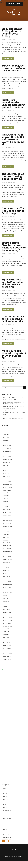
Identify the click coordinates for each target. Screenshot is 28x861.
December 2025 (7, 451)
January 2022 (7, 581)
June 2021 (6, 601)
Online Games (7, 810)
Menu (15, 9)
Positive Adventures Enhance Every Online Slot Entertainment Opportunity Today (14, 412)
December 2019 (7, 651)
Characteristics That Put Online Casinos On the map (14, 211)
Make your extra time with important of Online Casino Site (14, 354)
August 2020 (6, 629)
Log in (5, 829)
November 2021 (7, 587)
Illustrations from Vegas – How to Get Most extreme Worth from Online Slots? (13, 139)
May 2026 (6, 437)
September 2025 (7, 459)
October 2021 (6, 590)
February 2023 (7, 545)
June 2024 (6, 501)
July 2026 (6, 432)
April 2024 (6, 506)
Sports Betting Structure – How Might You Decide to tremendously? (14, 246)
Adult (4, 788)
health (5, 804)
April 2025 (6, 473)
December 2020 (7, 617)
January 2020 (7, 648)
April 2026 (6, 440)
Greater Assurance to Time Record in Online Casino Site (13, 319)
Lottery (5, 807)
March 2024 (6, 509)
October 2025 (7, 456)
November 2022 (7, 554)
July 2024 (6, 498)
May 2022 (6, 570)
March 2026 (6, 443)
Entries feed (6, 832)
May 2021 (5, 604)
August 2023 (6, 529)
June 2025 (6, 468)
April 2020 (6, 640)
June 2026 (6, 434)
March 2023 (6, 543)
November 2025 (7, 454)
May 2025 (6, 470)
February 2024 (7, 512)
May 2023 (6, 537)
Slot (4, 816)
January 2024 (7, 515)
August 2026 (6, 429)
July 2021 (5, 598)
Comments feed (7, 834)
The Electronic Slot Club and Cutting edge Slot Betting (13, 176)
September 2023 (7, 526)
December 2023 (7, 518)
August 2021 (6, 595)
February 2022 (7, 579)
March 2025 (6, 476)
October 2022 (7, 556)
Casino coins (14, 4)
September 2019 (7, 659)
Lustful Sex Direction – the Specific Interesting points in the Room (13, 103)
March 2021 (6, 609)
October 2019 (7, 656)
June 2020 (6, 634)
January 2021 (6, 615)
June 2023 (6, 534)
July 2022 (6, 565)
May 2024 (6, 504)
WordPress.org (7, 837)
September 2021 (7, 592)
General (5, 802)
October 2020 (7, 623)
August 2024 (6, 495)
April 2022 (6, 573)
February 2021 (7, 612)
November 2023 (7, 520)
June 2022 (6, 568)
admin (14, 39)
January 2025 (7, 481)
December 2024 (7, 484)
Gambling (6, 799)
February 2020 (7, 645)
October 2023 (7, 523)
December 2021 (7, 584)
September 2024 (7, 493)
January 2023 (7, 548)
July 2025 (6, 465)
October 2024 (7, 490)
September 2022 (7, 559)
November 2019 (7, 654)
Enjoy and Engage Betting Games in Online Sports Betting (12, 32)
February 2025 (7, 479)
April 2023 (6, 540)
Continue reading (7, 58)
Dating (5, 796)
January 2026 (7, 448)
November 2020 (7, 620)
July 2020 (6, 631)
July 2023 (6, 531)
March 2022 (6, 576)
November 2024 (7, 487)
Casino (5, 793)
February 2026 (7, 445)
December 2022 (7, 551)
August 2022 (6, 562)
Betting (5, 791)
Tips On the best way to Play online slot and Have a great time (12, 283)
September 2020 (7, 626)
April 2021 (6, 606)
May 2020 (6, 637)
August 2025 (6, 462)
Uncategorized (7, 818)
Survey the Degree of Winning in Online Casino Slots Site (14, 68)
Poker (5, 813)
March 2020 (6, 642)
